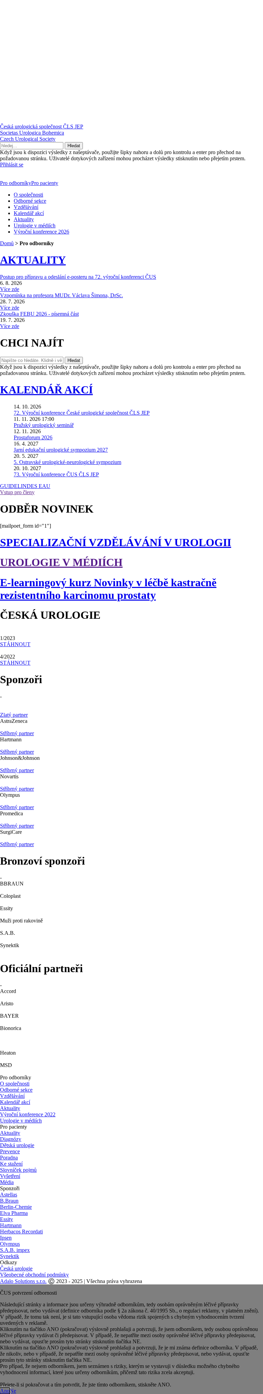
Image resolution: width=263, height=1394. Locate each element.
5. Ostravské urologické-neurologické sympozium (67, 462)
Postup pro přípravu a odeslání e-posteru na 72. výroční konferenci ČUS (78, 277)
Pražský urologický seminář (44, 425)
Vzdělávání (26, 207)
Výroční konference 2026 (41, 232)
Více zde (9, 289)
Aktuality (24, 219)
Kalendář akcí (29, 213)
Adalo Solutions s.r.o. (23, 1281)
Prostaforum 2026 (33, 437)
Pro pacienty (44, 183)
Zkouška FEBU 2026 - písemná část (39, 314)
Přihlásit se (11, 164)
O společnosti (28, 195)
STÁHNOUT (15, 644)
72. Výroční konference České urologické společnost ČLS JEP (82, 413)
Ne (13, 1391)
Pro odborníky (15, 183)
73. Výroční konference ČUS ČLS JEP (56, 474)
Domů (7, 243)
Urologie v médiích (34, 225)
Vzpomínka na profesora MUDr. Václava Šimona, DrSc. (61, 295)
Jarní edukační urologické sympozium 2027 (61, 450)
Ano (5, 1391)
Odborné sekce (30, 201)
